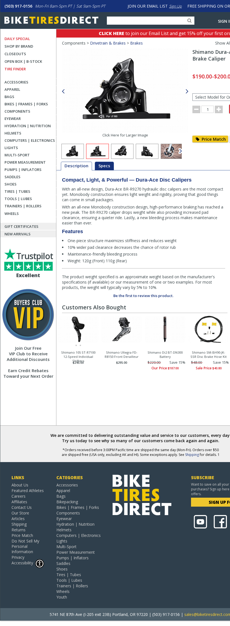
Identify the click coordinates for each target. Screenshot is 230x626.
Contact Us (22, 507)
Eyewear (12, 118)
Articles (18, 518)
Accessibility (22, 562)
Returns (19, 529)
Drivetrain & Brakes (108, 43)
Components (17, 111)
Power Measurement (25, 162)
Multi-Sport (17, 154)
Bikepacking (67, 501)
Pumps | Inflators (23, 169)
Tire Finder (15, 68)
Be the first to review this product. (143, 295)
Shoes (10, 184)
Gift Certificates (21, 226)
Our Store (20, 513)
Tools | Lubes (18, 198)
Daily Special (17, 38)
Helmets (12, 133)
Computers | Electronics (29, 140)
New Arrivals (17, 234)
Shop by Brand (18, 46)
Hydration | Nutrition (27, 125)
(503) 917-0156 (18, 6)
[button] (187, 91)
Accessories (16, 82)
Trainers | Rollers (23, 205)
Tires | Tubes (17, 191)
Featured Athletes (28, 490)
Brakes (136, 43)
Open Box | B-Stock (23, 61)
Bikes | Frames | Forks (26, 103)
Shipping (192, 454)
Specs (104, 165)
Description (76, 165)
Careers (19, 496)
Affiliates (19, 501)
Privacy (18, 557)
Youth (61, 597)
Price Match (213, 139)
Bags (9, 96)
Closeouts (15, 53)
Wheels (11, 213)
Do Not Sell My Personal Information (25, 546)
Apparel (12, 89)
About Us (20, 485)
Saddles (12, 176)
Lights (11, 147)
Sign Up (175, 6)
